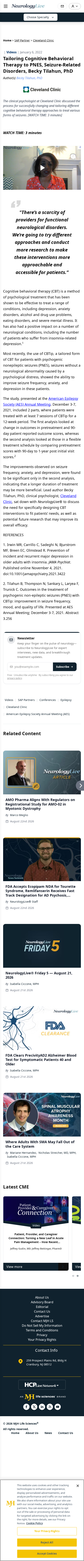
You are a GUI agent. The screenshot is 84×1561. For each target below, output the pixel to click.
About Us (42, 1297)
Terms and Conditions (42, 1330)
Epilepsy (66, 700)
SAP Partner (22, 40)
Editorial (42, 1307)
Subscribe (62, 667)
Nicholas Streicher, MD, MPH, (57, 1153)
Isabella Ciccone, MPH (24, 984)
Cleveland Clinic (16, 707)
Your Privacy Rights (42, 1339)
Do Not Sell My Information (42, 1325)
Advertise (42, 1316)
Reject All (47, 1542)
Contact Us (42, 1311)
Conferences (47, 700)
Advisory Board (42, 1302)
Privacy (42, 1335)
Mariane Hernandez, (23, 1153)
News (48, 1433)
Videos (9, 700)
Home (7, 40)
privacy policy (14, 678)
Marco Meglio (19, 815)
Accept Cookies (47, 1553)
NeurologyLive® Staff (24, 901)
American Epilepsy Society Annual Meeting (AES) (38, 714)
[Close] (77, 1485)
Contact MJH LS (42, 1321)
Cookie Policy (34, 1523)
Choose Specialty (38, 17)
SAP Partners (26, 700)
